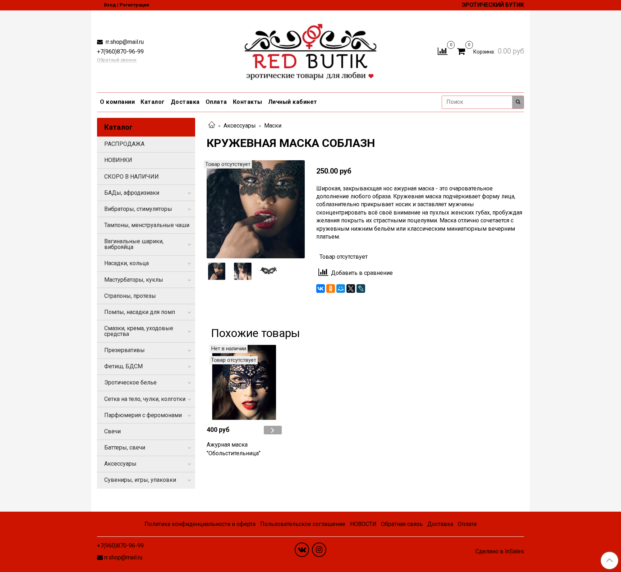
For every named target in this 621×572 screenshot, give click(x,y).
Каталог (153, 101)
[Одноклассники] (330, 288)
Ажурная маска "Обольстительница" (234, 449)
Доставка (185, 101)
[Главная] (211, 125)
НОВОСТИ (363, 524)
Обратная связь (402, 524)
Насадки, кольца (126, 263)
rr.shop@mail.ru (124, 41)
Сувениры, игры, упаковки (140, 479)
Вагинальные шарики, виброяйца (134, 244)
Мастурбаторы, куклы (133, 279)
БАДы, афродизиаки (131, 192)
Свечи (112, 431)
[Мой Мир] (340, 288)
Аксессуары (240, 125)
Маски (272, 125)
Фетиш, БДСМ (123, 366)
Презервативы (124, 350)
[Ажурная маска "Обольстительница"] (273, 430)
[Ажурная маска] (244, 382)
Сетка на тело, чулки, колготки (144, 399)
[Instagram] (319, 550)
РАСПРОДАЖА (124, 143)
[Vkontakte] (302, 550)
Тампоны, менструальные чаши (146, 225)
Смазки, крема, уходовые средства (138, 331)
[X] (350, 288)
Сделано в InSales (499, 551)
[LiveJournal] (360, 288)
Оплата (216, 101)
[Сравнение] (442, 50)
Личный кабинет (292, 101)
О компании (117, 101)
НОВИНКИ (118, 160)
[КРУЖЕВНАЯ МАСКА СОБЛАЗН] (256, 208)
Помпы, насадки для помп (139, 312)
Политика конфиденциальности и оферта (200, 524)
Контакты (247, 101)
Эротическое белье (130, 382)
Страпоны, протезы (130, 295)
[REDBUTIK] (311, 50)
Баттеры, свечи (124, 447)
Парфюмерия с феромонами (143, 415)
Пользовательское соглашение (302, 524)
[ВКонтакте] (320, 288)
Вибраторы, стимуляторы (138, 209)
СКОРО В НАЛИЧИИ (131, 176)
